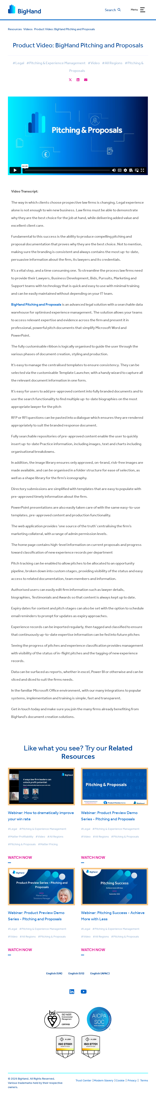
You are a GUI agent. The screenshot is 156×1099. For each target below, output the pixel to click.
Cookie (120, 1080)
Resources (15, 29)
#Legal (18, 63)
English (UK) (54, 973)
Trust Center (83, 1080)
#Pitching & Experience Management (56, 63)
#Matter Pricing (48, 844)
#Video (94, 63)
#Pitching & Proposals (22, 844)
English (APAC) (100, 973)
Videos (27, 29)
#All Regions (112, 63)
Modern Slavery (103, 1080)
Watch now (20, 857)
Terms (144, 1080)
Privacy (132, 1080)
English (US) (76, 973)
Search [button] (110, 10)
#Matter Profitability (20, 836)
